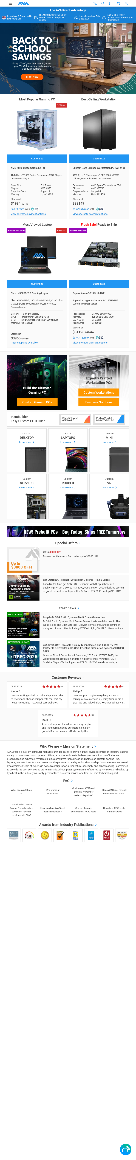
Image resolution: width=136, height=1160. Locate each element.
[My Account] (126, 3)
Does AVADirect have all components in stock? (114, 792)
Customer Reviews (66, 677)
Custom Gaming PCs (37, 402)
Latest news (67, 608)
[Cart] (118, 3)
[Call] (95, 3)
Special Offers (66, 543)
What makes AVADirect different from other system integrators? (83, 792)
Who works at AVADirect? (53, 792)
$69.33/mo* (17, 209)
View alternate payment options (28, 214)
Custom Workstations (99, 392)
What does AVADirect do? (21, 792)
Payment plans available (24, 342)
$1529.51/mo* (81, 209)
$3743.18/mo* (81, 337)
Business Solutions (98, 402)
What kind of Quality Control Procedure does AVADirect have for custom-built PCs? (21, 809)
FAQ (66, 781)
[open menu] (10, 3)
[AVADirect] (23, 3)
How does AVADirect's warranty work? (114, 810)
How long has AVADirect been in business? (52, 810)
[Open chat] (110, 3)
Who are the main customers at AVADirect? (83, 810)
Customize (37, 158)
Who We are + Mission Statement (67, 746)
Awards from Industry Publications (66, 825)
